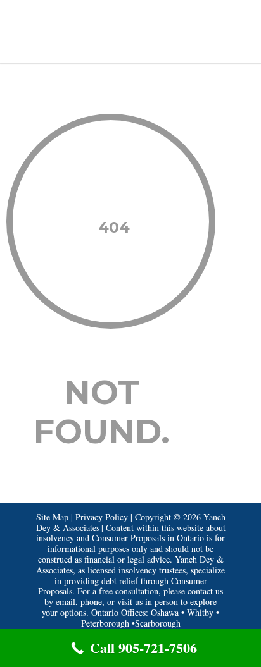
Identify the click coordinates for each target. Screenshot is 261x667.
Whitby (200, 612)
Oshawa (165, 612)
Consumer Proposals (128, 538)
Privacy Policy (101, 517)
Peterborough (105, 623)
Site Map (52, 517)
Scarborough (158, 623)
